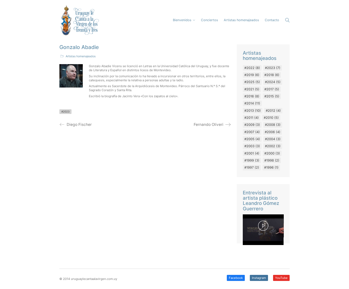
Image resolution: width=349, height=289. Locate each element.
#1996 (271, 167)
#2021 (251, 89)
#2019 (251, 75)
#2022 (252, 68)
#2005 (252, 139)
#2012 (273, 111)
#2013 (252, 111)
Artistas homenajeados (81, 56)
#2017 (271, 89)
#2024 (273, 82)
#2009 (252, 125)
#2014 (252, 103)
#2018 (271, 75)
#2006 (272, 132)
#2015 (271, 96)
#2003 (252, 146)
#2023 (65, 111)
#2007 (252, 132)
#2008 (273, 125)
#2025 (252, 82)
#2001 (251, 153)
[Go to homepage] (79, 20)
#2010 (271, 118)
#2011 (251, 118)
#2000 (272, 153)
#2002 (273, 146)
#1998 (271, 160)
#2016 (251, 96)
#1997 (251, 167)
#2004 (273, 139)
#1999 (251, 160)
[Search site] (287, 20)
